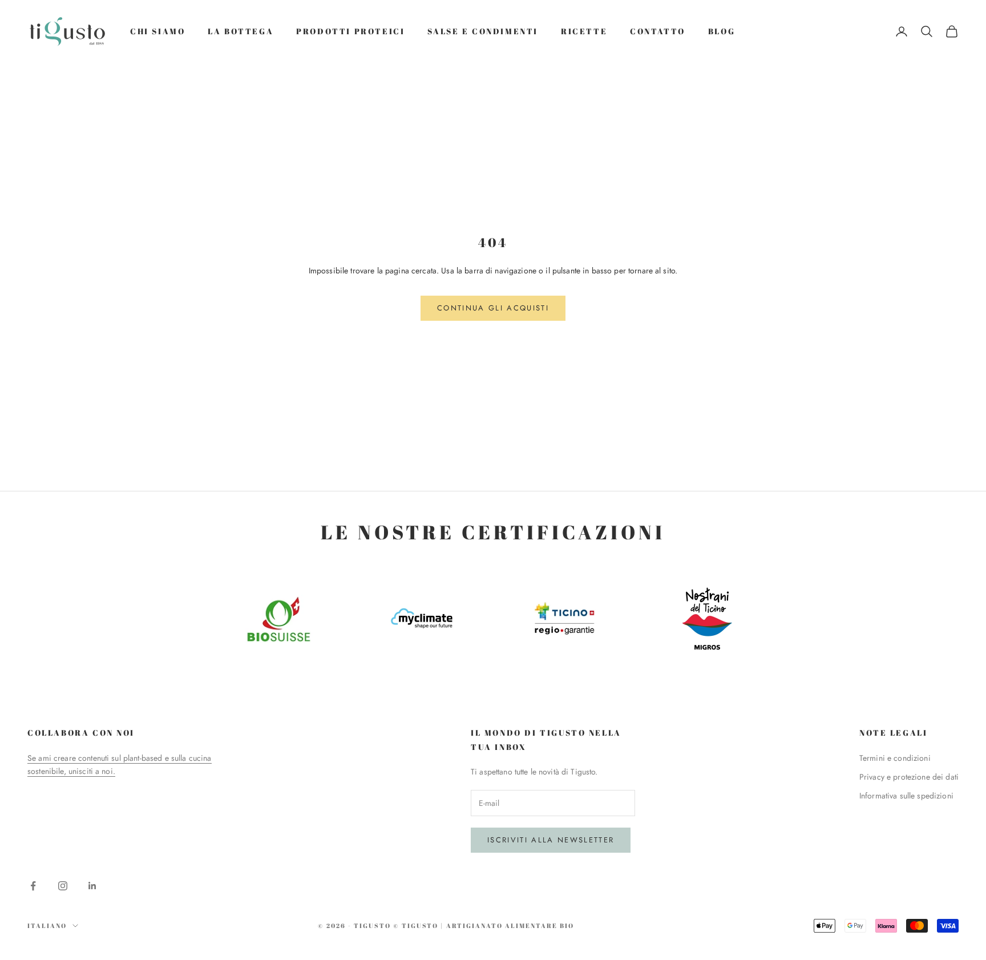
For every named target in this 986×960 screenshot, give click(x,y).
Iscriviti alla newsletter (551, 839)
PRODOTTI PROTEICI (350, 31)
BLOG (721, 31)
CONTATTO (657, 31)
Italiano (47, 925)
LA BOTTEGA (240, 31)
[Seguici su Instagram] (62, 886)
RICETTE (584, 31)
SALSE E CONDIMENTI (482, 31)
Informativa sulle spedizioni (906, 795)
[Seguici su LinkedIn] (92, 886)
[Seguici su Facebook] (33, 886)
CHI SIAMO (157, 31)
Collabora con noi (81, 732)
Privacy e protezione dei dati (909, 776)
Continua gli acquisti (493, 307)
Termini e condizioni (895, 758)
